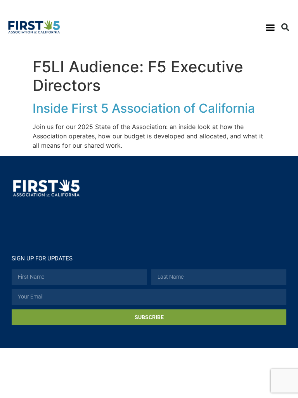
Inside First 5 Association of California (144, 108)
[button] (270, 27)
